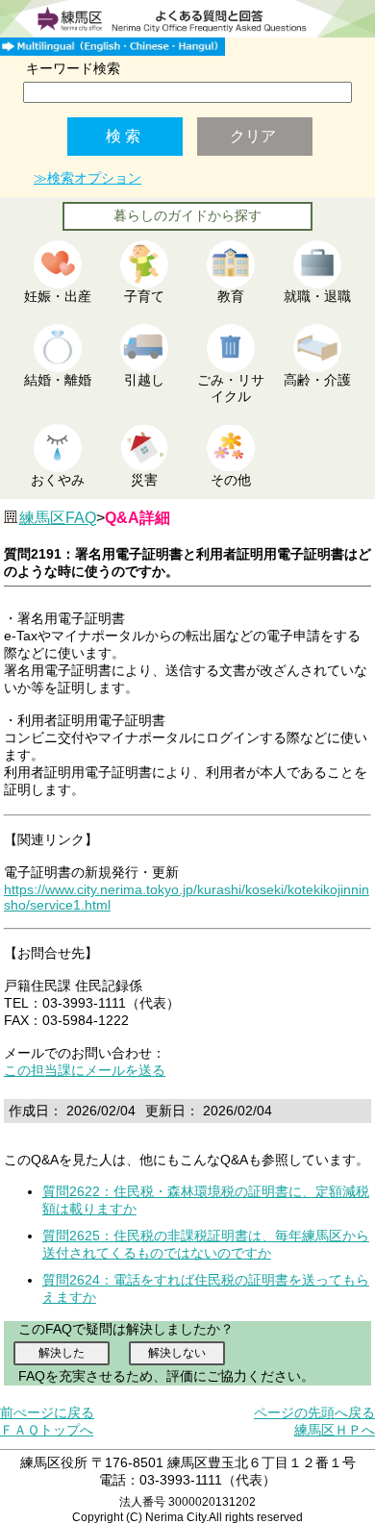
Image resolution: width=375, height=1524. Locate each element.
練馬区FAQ (57, 518)
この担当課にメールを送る (84, 1070)
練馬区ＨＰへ (334, 1429)
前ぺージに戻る (47, 1412)
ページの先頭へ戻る (314, 1412)
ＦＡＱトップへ (46, 1429)
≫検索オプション (87, 178)
